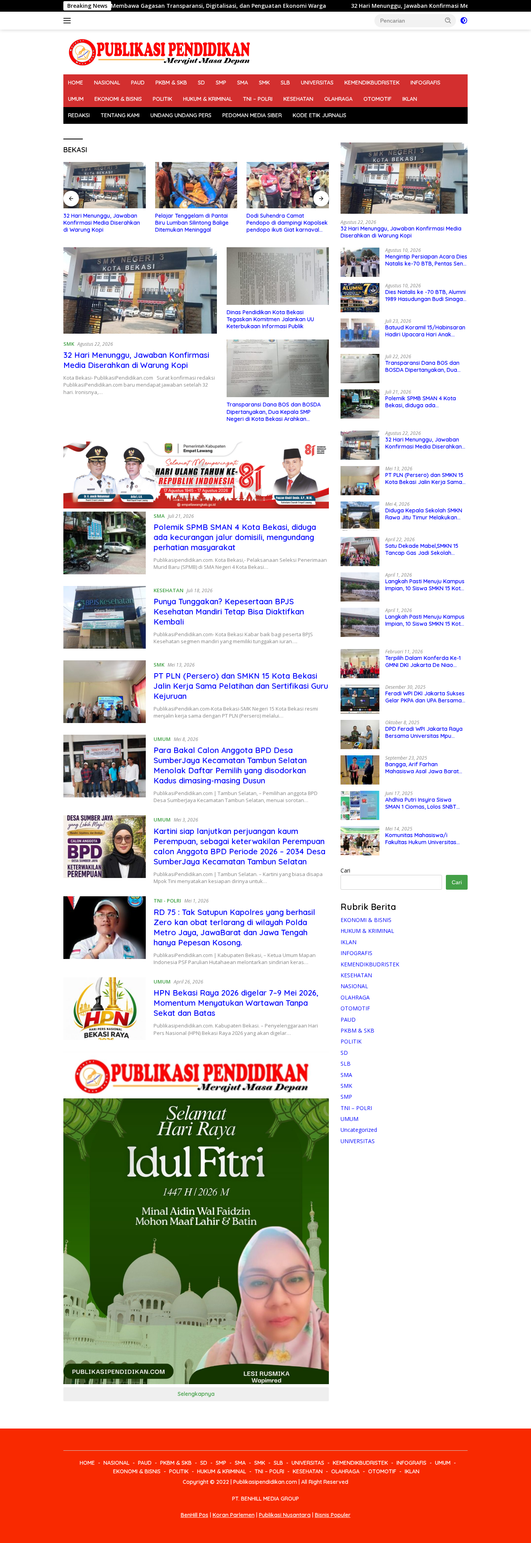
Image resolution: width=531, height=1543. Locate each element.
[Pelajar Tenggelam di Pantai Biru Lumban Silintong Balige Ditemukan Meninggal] (153, 185)
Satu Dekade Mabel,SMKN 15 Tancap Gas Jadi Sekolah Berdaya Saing (421, 549)
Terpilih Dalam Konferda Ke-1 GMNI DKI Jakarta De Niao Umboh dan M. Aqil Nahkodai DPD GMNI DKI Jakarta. (423, 661)
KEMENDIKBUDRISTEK (372, 82)
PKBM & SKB (171, 82)
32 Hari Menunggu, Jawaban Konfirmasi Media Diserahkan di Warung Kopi (368, 5)
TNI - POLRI (167, 900)
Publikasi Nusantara (285, 1514)
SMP (221, 82)
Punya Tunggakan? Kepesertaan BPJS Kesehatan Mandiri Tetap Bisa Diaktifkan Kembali (229, 611)
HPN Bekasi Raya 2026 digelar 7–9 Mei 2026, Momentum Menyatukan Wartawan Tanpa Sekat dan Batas (236, 1003)
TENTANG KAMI (120, 115)
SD (201, 82)
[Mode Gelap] (464, 20)
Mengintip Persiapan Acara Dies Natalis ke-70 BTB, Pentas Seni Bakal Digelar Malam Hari (426, 260)
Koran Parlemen (234, 1514)
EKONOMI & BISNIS (118, 98)
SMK (264, 82)
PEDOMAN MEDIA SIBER (252, 115)
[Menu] (68, 20)
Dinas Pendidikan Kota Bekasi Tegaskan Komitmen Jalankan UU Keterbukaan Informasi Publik (270, 319)
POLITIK (162, 98)
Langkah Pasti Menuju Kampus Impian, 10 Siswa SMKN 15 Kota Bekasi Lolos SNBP (425, 585)
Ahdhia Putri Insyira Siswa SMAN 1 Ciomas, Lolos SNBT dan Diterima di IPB (420, 803)
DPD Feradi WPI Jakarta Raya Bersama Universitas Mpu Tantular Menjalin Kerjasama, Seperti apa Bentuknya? (424, 732)
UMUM (76, 98)
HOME (75, 82)
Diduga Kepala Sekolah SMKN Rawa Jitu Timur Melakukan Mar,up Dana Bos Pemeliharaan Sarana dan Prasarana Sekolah (426, 514)
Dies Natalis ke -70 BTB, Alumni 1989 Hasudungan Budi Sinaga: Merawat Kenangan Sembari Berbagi (425, 296)
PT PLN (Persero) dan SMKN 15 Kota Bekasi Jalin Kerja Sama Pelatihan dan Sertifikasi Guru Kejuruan (241, 686)
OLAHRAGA (338, 98)
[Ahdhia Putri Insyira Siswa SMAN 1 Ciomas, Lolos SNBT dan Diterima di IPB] (360, 805)
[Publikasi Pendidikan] (158, 51)
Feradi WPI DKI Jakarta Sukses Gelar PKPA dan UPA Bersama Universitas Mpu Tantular (425, 697)
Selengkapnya (196, 1393)
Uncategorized (359, 1129)
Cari (345, 870)
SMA (242, 82)
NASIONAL (107, 82)
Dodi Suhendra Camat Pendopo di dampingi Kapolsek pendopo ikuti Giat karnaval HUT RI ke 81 (244, 223)
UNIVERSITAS (317, 82)
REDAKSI (79, 115)
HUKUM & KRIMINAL (207, 98)
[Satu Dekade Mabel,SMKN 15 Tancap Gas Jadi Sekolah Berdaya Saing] (360, 551)
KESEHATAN (298, 98)
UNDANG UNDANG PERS (180, 115)
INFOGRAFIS (425, 82)
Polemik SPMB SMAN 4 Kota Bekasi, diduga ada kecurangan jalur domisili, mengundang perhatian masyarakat (235, 537)
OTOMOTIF (377, 98)
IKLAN (409, 98)
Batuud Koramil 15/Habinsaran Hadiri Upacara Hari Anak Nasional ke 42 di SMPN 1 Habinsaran (425, 331)
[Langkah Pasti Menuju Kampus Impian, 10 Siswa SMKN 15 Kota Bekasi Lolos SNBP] (360, 587)
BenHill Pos (194, 1514)
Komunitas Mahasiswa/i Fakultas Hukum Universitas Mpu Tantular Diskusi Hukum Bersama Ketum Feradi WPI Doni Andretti (421, 839)
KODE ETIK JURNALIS (319, 115)
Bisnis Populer (333, 1514)
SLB (285, 82)
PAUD (138, 82)
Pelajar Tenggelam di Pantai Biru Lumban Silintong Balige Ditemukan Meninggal (148, 222)
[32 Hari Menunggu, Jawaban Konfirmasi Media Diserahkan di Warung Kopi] (140, 290)
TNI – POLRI (257, 98)
